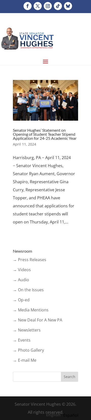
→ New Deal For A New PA (37, 320)
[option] (71, 415)
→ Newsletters (27, 330)
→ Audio (21, 280)
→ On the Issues (28, 290)
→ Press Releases (29, 259)
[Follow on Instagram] (48, 6)
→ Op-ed (21, 300)
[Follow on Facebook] (28, 6)
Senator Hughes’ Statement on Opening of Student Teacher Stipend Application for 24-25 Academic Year (45, 134)
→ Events (22, 340)
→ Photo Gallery (28, 350)
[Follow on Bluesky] (68, 6)
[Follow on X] (38, 6)
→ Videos (22, 269)
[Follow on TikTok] (58, 6)
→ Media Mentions (31, 310)
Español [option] (70, 415)
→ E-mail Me (24, 360)
